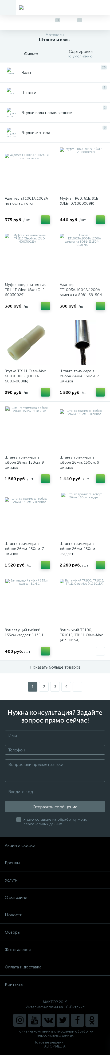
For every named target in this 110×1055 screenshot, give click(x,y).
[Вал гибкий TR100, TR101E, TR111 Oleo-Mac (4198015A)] (82, 601)
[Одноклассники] (91, 1020)
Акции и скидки (20, 845)
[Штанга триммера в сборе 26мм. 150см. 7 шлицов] (27, 515)
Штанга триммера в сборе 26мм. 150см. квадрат (78, 548)
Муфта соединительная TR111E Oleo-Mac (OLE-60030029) (25, 289)
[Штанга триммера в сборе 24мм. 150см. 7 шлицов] (82, 342)
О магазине (16, 897)
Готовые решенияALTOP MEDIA (50, 1044)
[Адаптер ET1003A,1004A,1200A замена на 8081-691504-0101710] (82, 256)
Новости (13, 914)
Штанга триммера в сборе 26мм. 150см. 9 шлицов (79, 462)
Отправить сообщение (55, 806)
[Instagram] (19, 1020)
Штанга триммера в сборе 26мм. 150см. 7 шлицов (24, 548)
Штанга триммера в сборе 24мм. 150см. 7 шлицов (79, 376)
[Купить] (45, 219)
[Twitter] (63, 1020)
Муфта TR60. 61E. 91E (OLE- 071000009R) (79, 201)
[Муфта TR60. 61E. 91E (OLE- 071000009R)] (82, 170)
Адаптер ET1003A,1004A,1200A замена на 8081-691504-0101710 (82, 292)
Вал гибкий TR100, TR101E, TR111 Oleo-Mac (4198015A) (81, 635)
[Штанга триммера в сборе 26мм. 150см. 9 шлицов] (82, 429)
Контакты (14, 984)
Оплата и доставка (23, 966)
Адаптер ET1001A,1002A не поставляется (26, 201)
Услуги (11, 880)
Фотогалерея (18, 949)
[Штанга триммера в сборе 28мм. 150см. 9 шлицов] (27, 429)
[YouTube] (34, 1020)
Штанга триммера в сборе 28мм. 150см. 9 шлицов (24, 462)
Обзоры (12, 932)
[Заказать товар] (100, 651)
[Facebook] (77, 1020)
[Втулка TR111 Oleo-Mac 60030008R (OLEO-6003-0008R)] (27, 342)
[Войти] (99, 22)
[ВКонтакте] (48, 1020)
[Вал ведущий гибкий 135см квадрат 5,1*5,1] (27, 601)
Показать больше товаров (55, 667)
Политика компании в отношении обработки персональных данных (55, 1033)
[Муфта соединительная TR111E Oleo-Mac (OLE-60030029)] (27, 256)
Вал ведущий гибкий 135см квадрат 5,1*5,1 (24, 632)
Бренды (12, 862)
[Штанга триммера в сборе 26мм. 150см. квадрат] (82, 515)
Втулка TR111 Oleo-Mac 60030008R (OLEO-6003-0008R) (25, 376)
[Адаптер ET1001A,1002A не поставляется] (27, 170)
